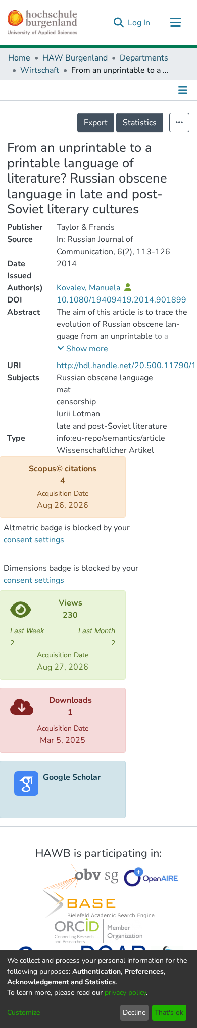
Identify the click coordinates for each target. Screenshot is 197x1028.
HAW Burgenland (75, 58)
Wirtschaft (39, 70)
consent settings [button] (34, 540)
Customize (23, 1012)
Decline (134, 1012)
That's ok (169, 1012)
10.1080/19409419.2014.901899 (121, 300)
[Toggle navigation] (175, 22)
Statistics (140, 122)
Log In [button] (139, 22)
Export (96, 122)
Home (19, 58)
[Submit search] (118, 23)
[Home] (42, 22)
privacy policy (125, 992)
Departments (144, 58)
